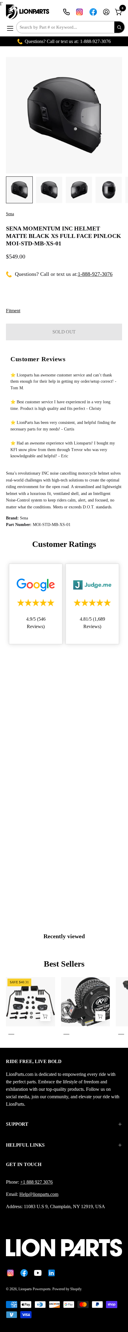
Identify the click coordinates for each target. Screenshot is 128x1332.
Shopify (75, 1289)
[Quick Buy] (100, 1016)
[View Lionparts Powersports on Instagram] (79, 12)
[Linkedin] (51, 1272)
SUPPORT (17, 1124)
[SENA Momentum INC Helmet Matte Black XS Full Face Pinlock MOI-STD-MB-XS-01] (19, 189)
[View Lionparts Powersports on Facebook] (93, 12)
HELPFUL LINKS (25, 1145)
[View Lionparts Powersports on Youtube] (37, 1272)
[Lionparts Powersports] (28, 11)
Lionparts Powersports (34, 1289)
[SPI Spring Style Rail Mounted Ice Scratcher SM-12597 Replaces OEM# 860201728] (45, 1016)
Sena (10, 214)
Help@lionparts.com (38, 1194)
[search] (119, 27)
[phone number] (66, 12)
